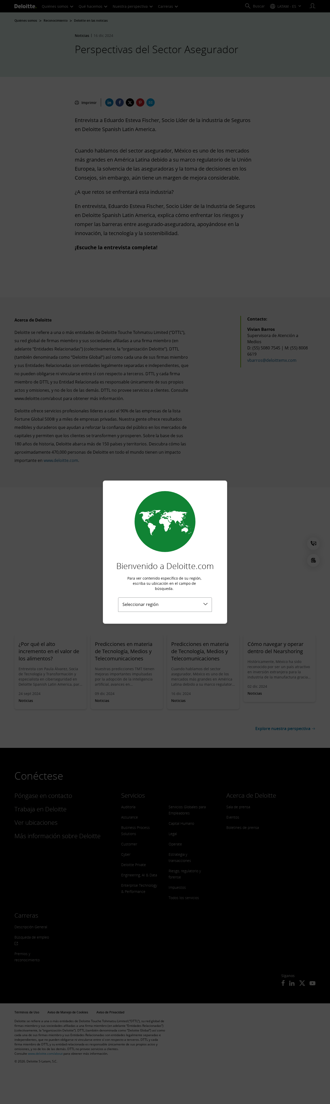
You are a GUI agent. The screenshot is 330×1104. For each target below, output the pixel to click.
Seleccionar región (140, 604)
